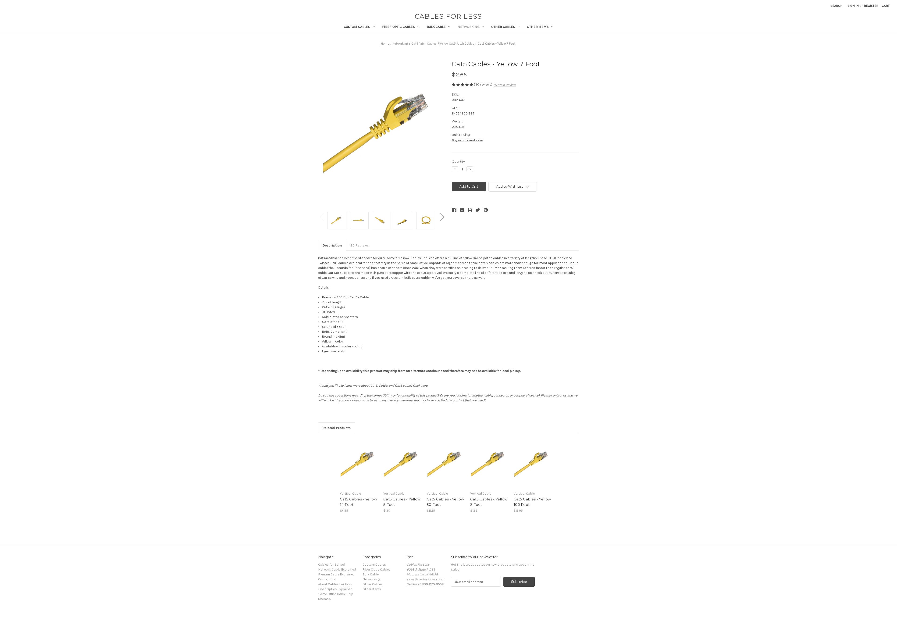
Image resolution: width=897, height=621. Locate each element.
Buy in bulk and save (467, 140)
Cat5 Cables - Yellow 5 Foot (401, 502)
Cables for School (331, 565)
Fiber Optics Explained (335, 589)
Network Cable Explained (337, 569)
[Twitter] (478, 210)
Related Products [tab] (337, 428)
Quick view (358, 459)
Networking (469, 27)
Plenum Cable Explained (336, 574)
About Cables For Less (335, 584)
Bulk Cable (436, 27)
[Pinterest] (486, 210)
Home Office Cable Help (335, 594)
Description (332, 245)
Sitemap (324, 599)
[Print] (470, 210)
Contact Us (326, 579)
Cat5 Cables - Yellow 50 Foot (445, 502)
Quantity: (459, 161)
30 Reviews (359, 245)
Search (836, 6)
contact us (558, 395)
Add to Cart (359, 467)
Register (871, 6)
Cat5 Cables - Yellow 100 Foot (532, 502)
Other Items (538, 27)
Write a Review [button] (505, 85)
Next (441, 217)
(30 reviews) (483, 84)
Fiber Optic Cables (398, 27)
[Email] (462, 210)
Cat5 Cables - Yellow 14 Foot (358, 502)
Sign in (853, 6)
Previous (321, 217)
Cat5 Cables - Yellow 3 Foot (488, 502)
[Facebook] (454, 210)
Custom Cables (357, 27)
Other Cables (503, 27)
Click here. (420, 386)
